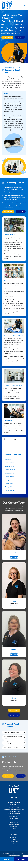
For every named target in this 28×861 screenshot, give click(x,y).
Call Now (7, 859)
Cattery (14, 839)
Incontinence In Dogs (14, 815)
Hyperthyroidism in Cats (14, 811)
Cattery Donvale (9, 483)
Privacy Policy (24, 853)
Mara (14, 601)
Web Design (10, 855)
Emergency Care (14, 841)
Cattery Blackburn (9, 462)
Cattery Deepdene (9, 476)
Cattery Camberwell (10, 469)
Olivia (14, 552)
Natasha (14, 649)
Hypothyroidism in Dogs (14, 813)
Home (14, 836)
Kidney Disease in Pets (14, 806)
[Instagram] (16, 798)
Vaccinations (14, 830)
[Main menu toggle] (24, 5)
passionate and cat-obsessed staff (14, 507)
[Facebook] (12, 798)
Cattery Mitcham (9, 487)
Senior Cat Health (14, 818)
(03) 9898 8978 (12, 768)
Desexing (14, 828)
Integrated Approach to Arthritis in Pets (14, 809)
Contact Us (14, 845)
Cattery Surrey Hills (10, 490)
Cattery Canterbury (10, 473)
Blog (14, 843)
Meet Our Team (14, 837)
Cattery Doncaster (9, 480)
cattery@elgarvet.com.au (8, 770)
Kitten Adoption (14, 826)
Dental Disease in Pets (14, 807)
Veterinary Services (14, 824)
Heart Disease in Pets (14, 804)
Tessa (14, 698)
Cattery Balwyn (9, 459)
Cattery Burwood (9, 466)
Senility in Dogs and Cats (14, 816)
